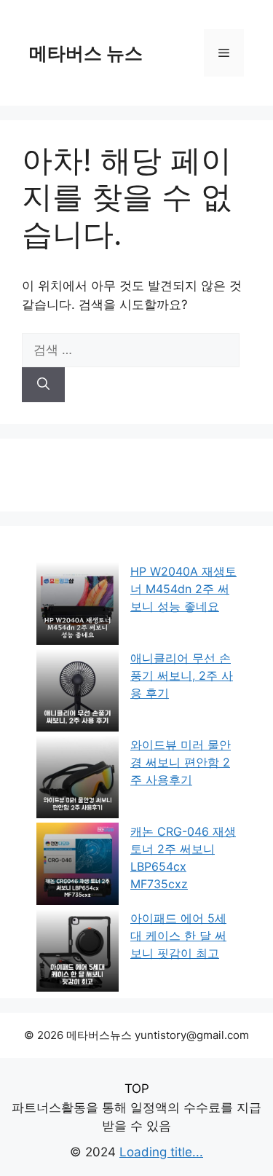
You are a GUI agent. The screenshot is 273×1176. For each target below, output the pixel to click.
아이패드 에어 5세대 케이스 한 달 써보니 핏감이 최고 (178, 935)
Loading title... (161, 1152)
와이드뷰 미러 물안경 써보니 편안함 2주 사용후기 (180, 762)
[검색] (43, 384)
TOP (136, 1088)
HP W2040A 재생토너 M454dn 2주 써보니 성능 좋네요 (183, 589)
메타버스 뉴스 (86, 53)
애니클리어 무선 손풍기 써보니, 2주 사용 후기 (181, 675)
